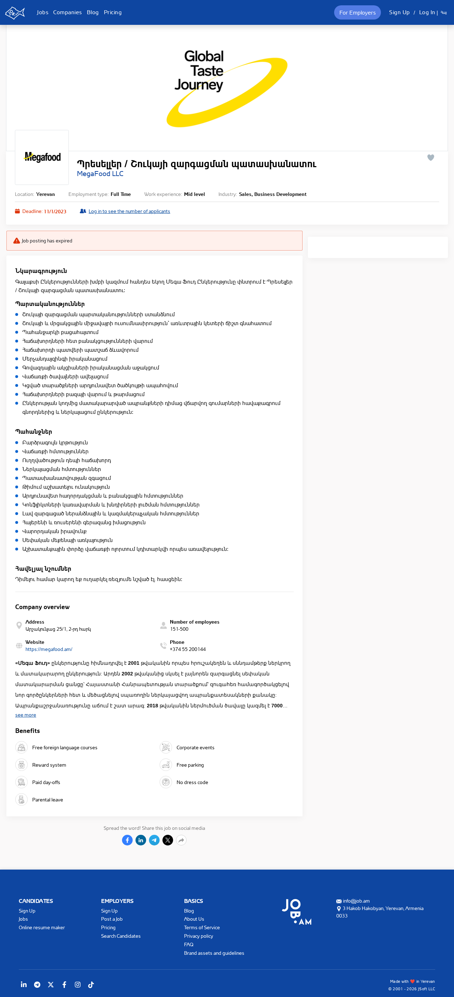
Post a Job (112, 919)
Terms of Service (202, 927)
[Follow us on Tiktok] (91, 985)
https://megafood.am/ (49, 649)
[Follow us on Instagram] (78, 985)
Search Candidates (121, 936)
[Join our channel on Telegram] (37, 985)
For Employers (357, 12)
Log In (427, 12)
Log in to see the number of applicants (129, 211)
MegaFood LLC (100, 173)
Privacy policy (198, 936)
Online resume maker (42, 927)
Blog (93, 12)
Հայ (444, 12)
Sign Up (399, 12)
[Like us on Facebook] (64, 985)
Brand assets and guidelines (214, 953)
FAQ (188, 944)
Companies (67, 12)
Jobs (42, 12)
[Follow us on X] (51, 985)
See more (25, 715)
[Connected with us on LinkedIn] (24, 985)
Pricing (113, 12)
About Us (194, 919)
